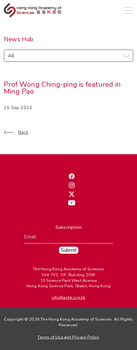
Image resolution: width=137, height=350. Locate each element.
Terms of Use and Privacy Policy (68, 337)
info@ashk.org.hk (68, 297)
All (11, 55)
